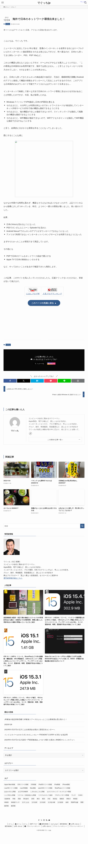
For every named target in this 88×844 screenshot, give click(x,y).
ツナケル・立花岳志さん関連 (27, 795)
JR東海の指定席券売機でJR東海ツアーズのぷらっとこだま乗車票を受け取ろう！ (35, 719)
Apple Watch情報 (9, 784)
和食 (14, 799)
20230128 (8, 724)
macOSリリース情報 (10, 788)
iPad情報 (57, 784)
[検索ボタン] (85, 2)
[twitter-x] (41, 820)
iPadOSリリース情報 (45, 784)
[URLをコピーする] (77, 381)
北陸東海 (7, 799)
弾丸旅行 (26, 799)
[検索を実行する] (82, 526)
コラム (8, 24)
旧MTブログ (33, 824)
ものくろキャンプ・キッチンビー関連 (59, 791)
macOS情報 (24, 788)
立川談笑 (60, 802)
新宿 (32, 799)
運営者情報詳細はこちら (13, 578)
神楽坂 (75, 799)
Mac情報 (33, 788)
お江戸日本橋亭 (23, 791)
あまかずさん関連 (10, 791)
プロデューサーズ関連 (62, 795)
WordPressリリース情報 (62, 788)
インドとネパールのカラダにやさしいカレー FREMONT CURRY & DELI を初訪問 (36, 734)
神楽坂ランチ (15, 802)
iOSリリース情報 (23, 784)
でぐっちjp (44, 2)
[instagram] (44, 820)
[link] (30, 433)
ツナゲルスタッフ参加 (45, 795)
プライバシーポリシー (33, 826)
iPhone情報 (66, 784)
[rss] (47, 820)
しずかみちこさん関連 (37, 791)
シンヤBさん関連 (9, 795)
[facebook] (39, 820)
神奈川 (68, 799)
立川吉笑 (34, 802)
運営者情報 (45, 824)
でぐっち (15, 430)
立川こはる (25, 802)
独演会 (55, 799)
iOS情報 (33, 784)
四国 (19, 799)
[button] (10, 381)
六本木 (80, 795)
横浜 (43, 799)
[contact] (49, 820)
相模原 (62, 799)
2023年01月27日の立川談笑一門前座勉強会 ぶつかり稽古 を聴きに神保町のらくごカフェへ (39, 739)
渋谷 (49, 799)
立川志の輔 (51, 802)
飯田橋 (6, 806)
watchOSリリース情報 (45, 788)
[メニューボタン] (2, 2)
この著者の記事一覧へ (55, 439)
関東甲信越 (74, 802)
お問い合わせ (75, 824)
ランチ (73, 795)
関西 (82, 802)
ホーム (10, 824)
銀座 (67, 802)
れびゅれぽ (54, 824)
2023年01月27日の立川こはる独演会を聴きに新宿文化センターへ (29, 729)
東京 (38, 799)
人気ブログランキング (52, 293)
